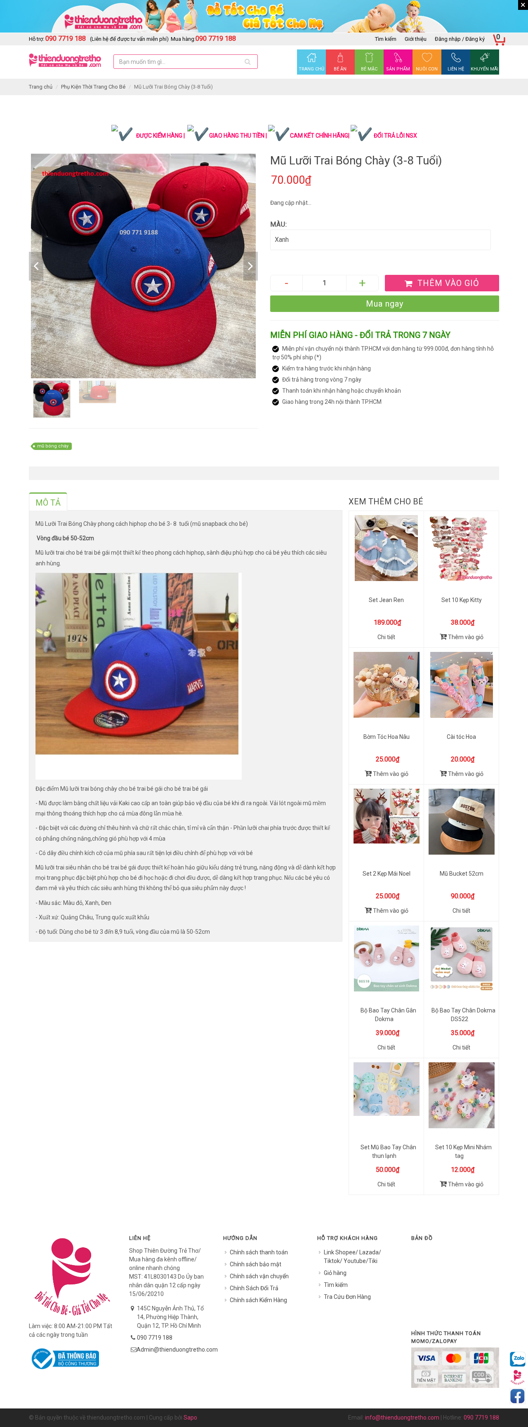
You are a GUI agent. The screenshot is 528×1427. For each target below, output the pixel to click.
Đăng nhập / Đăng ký (460, 39)
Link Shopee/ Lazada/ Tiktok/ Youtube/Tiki (352, 1256)
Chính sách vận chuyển (259, 1276)
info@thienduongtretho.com (402, 1417)
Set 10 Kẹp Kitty (461, 600)
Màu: (278, 224)
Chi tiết (386, 637)
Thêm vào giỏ (465, 637)
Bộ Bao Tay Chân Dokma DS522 (463, 1014)
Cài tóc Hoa (461, 736)
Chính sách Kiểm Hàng (258, 1300)
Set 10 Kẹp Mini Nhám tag (463, 1151)
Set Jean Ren (386, 600)
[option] (143, 266)
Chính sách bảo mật (255, 1264)
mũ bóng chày (52, 446)
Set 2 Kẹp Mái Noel (386, 873)
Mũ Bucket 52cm (461, 873)
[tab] (48, 501)
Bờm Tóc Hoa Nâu (386, 736)
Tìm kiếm (385, 39)
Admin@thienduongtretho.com (177, 1349)
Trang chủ (40, 87)
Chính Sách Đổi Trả (254, 1288)
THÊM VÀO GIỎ (447, 283)
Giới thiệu (416, 39)
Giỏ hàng (335, 1273)
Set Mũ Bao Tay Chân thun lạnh (388, 1151)
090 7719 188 (154, 1337)
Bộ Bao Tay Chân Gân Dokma (388, 1014)
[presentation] (48, 503)
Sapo (190, 1417)
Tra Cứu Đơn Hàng (347, 1296)
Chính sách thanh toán (259, 1252)
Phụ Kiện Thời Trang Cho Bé (93, 87)
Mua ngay (384, 304)
